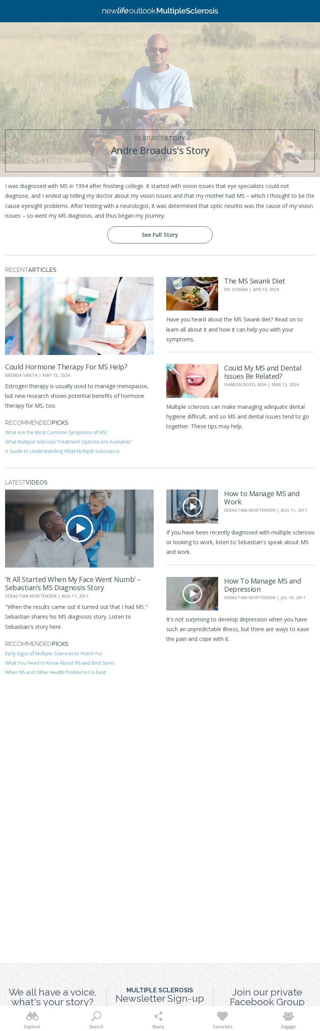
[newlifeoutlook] (160, 11)
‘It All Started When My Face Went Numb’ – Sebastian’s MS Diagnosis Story (73, 583)
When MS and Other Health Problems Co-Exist (55, 672)
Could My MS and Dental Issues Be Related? (262, 372)
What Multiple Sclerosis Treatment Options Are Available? (68, 441)
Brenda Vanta (21, 375)
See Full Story (160, 234)
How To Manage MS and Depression (262, 585)
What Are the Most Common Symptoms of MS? (56, 432)
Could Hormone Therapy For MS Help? (66, 366)
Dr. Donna (236, 289)
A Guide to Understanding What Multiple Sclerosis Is (62, 451)
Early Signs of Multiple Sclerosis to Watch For (54, 653)
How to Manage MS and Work (261, 497)
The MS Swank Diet (254, 281)
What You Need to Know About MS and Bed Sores (59, 663)
